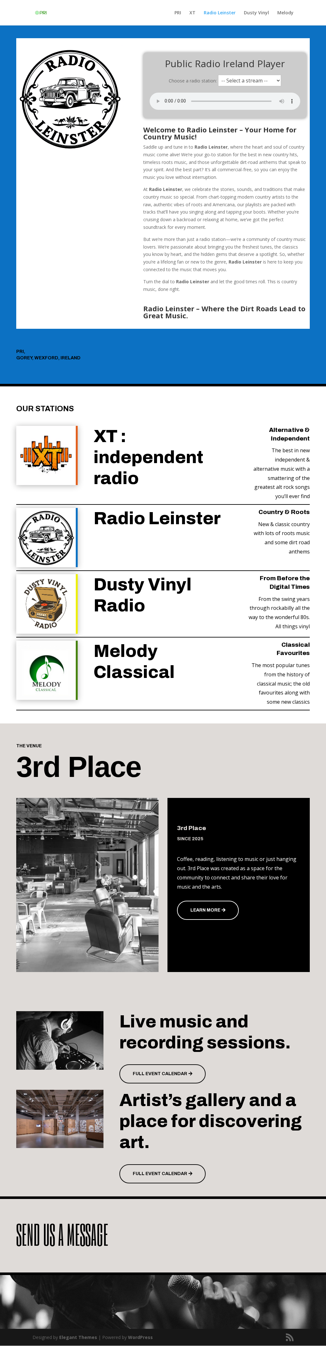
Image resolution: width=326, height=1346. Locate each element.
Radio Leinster (220, 13)
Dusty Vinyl (256, 13)
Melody (285, 13)
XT (192, 13)
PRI (177, 13)
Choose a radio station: (193, 81)
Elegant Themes (78, 1337)
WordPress (140, 1337)
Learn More (205, 910)
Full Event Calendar (160, 1073)
